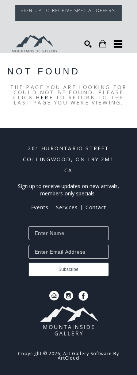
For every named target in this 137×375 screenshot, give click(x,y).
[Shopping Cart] (102, 44)
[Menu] (118, 44)
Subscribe (68, 269)
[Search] (88, 44)
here (44, 97)
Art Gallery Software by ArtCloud (88, 355)
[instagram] (68, 296)
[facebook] (83, 296)
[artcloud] (54, 296)
